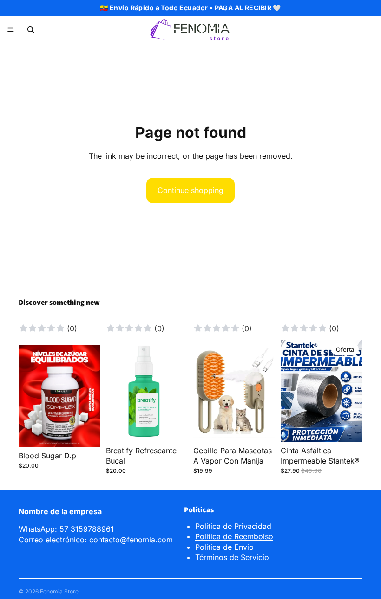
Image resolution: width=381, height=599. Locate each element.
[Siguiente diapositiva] (90, 396)
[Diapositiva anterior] (29, 396)
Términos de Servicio (232, 557)
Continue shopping (190, 190)
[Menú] (10, 29)
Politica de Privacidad (233, 526)
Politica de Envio (224, 547)
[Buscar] (30, 29)
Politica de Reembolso (234, 536)
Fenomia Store (59, 591)
